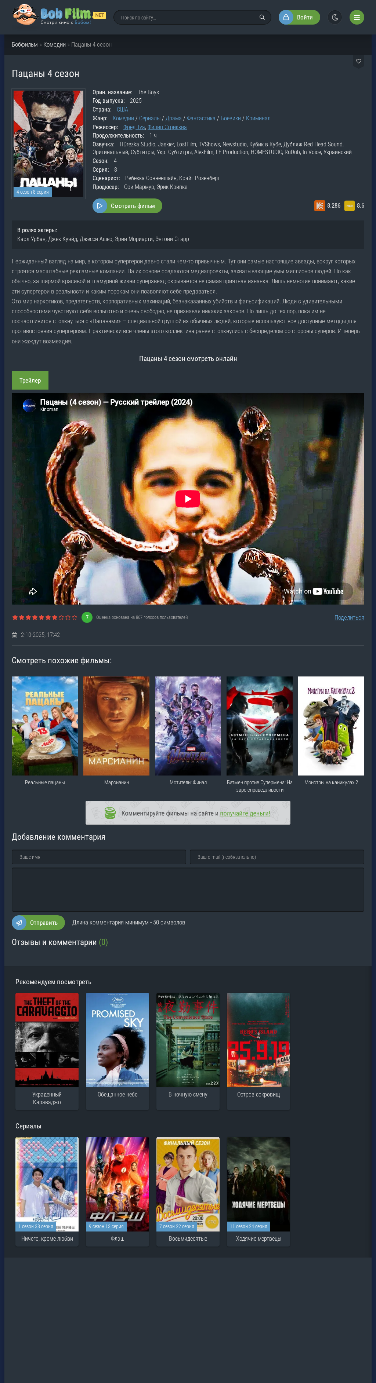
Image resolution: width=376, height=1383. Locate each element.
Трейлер (30, 380)
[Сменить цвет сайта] (335, 17)
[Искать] (262, 17)
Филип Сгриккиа (167, 127)
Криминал (258, 118)
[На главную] (59, 17)
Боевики (231, 118)
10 (74, 617)
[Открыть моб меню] (357, 17)
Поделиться (349, 617)
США (122, 109)
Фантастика (201, 118)
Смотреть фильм (133, 205)
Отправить (44, 922)
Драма (174, 118)
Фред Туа (134, 127)
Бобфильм (25, 44)
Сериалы (149, 118)
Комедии (54, 44)
